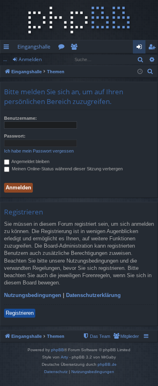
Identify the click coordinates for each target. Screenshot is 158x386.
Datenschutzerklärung (93, 295)
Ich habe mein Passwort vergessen (39, 150)
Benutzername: (20, 118)
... (5, 59)
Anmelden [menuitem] (140, 48)
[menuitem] (150, 71)
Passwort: (15, 136)
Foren (63, 48)
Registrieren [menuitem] (153, 48)
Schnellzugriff (8, 48)
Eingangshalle (33, 46)
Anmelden (30, 59)
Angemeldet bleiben (30, 161)
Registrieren (20, 313)
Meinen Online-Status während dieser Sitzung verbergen (67, 168)
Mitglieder (75, 48)
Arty (64, 357)
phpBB (57, 350)
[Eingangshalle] (79, 20)
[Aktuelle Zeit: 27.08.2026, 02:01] (140, 71)
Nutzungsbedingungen (32, 295)
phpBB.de (107, 364)
